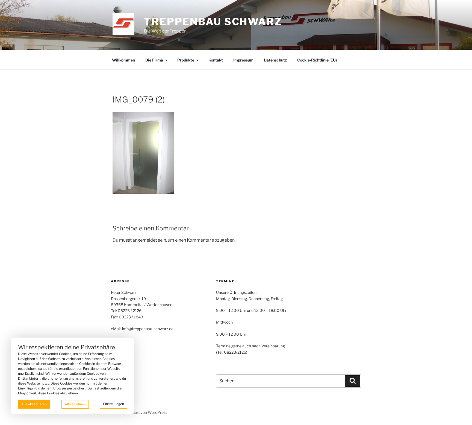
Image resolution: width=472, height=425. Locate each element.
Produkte (185, 60)
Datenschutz (275, 60)
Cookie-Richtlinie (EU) (317, 60)
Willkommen (123, 60)
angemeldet (144, 240)
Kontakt (215, 60)
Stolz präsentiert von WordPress (139, 412)
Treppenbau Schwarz (213, 22)
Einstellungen (113, 404)
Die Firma (154, 60)
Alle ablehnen (75, 404)
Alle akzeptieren (34, 404)
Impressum (243, 60)
